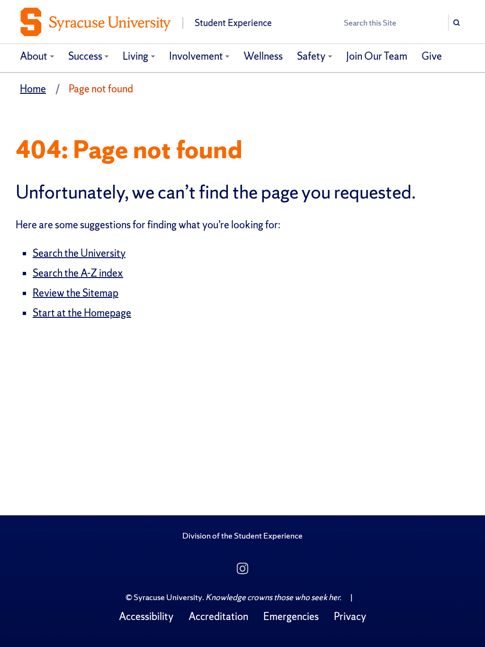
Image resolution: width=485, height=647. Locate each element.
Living (135, 56)
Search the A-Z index (78, 273)
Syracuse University (168, 597)
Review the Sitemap (75, 293)
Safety (311, 56)
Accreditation (218, 616)
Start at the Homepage (82, 313)
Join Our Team (376, 56)
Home (33, 89)
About (33, 56)
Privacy (350, 616)
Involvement (196, 56)
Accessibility (146, 616)
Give (432, 56)
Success (85, 56)
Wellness (263, 56)
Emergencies (291, 616)
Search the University (79, 253)
